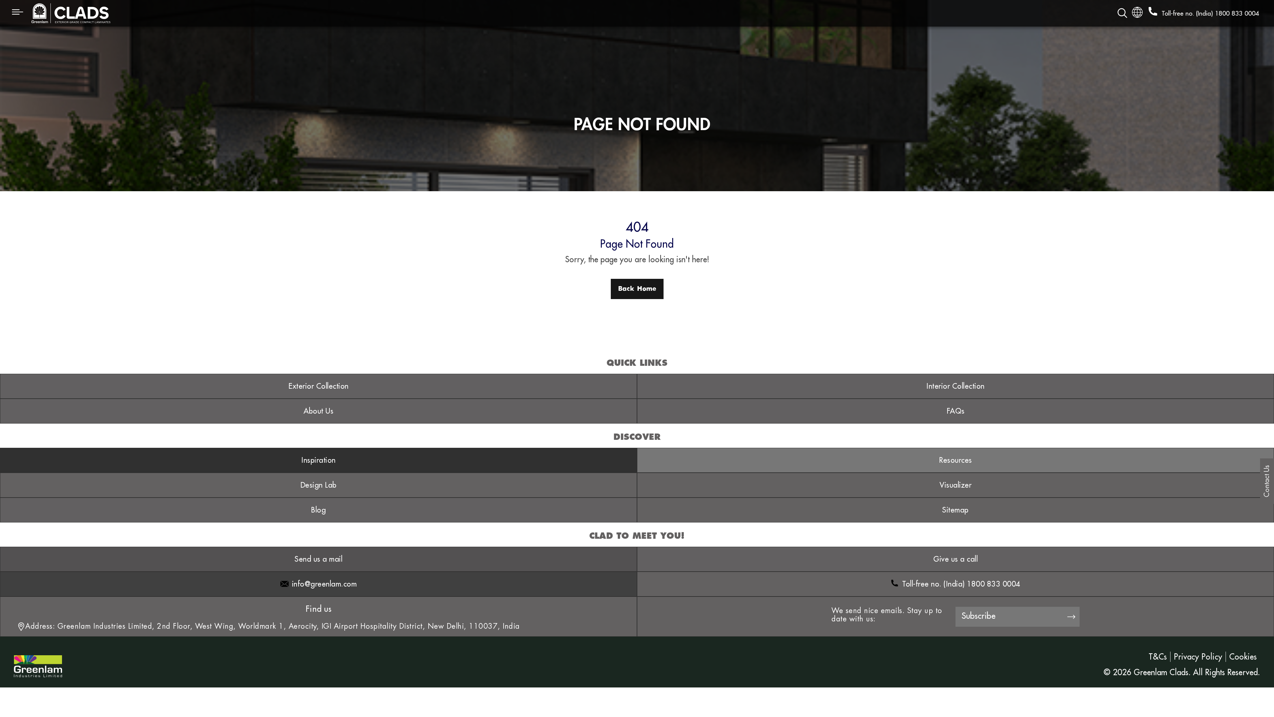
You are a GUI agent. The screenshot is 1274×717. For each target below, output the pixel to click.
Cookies (1243, 657)
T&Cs (1158, 657)
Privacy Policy (1198, 657)
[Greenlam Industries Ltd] (38, 661)
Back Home (637, 288)
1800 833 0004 (1237, 13)
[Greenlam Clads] (341, 13)
